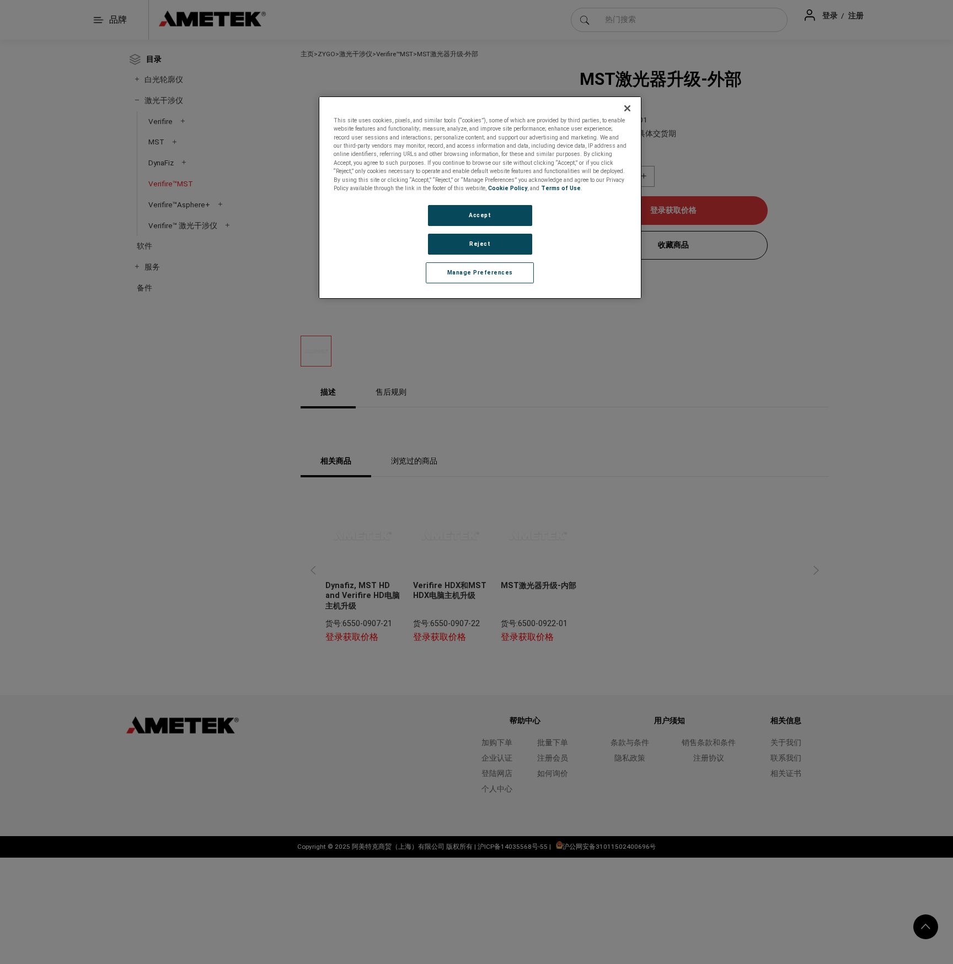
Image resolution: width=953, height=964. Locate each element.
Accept (480, 215)
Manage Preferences (480, 272)
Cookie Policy (507, 188)
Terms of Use (561, 188)
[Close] (628, 109)
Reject (479, 243)
